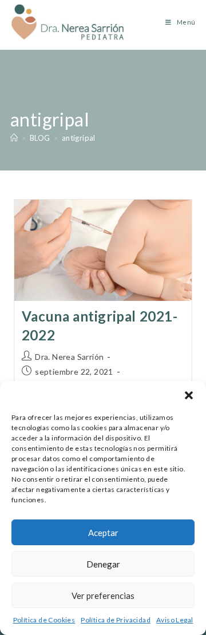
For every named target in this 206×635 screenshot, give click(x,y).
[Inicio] (14, 137)
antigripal (79, 137)
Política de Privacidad (115, 620)
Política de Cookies (44, 620)
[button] (189, 395)
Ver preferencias (103, 595)
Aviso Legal (174, 620)
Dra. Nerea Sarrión (69, 357)
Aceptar (103, 532)
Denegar (103, 564)
